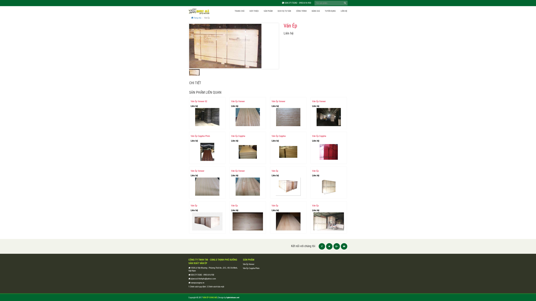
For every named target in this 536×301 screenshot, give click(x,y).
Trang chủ (197, 18)
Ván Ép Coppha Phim (251, 268)
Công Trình (301, 11)
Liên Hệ (344, 11)
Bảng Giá (316, 11)
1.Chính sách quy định (197, 286)
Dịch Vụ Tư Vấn (284, 11)
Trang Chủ (239, 11)
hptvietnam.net (232, 297)
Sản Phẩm (268, 11)
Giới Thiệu (254, 11)
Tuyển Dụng (330, 11)
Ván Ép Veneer (248, 264)
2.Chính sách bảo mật (215, 286)
